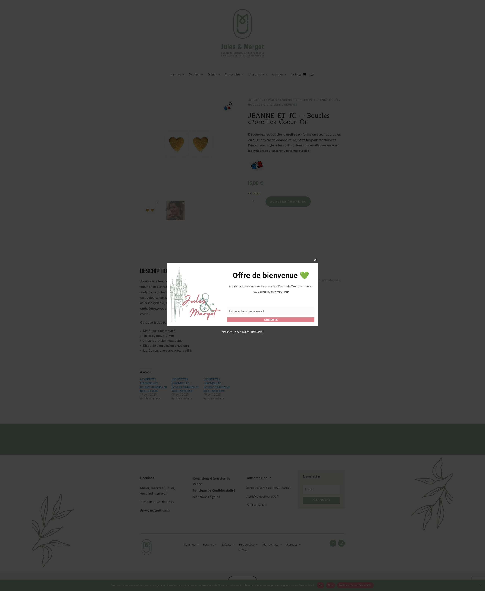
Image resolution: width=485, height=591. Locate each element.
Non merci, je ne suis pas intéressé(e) (242, 332)
